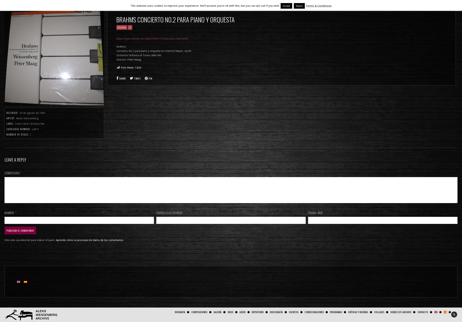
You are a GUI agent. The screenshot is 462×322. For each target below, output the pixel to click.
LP (130, 27)
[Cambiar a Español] (25, 281)
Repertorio (258, 312)
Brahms (121, 27)
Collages (379, 312)
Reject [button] (299, 5)
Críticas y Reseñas (358, 312)
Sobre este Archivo (400, 312)
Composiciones (199, 312)
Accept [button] (286, 5)
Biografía (180, 312)
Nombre (10, 213)
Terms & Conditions (319, 5)
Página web (315, 213)
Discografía (276, 312)
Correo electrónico (170, 213)
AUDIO (242, 312)
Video (230, 312)
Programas (336, 312)
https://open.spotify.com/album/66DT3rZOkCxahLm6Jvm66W (152, 38)
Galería (217, 312)
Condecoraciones (314, 312)
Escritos (293, 312)
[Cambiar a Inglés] (435, 312)
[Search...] (454, 314)
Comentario (13, 173)
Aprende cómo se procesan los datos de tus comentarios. (90, 240)
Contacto (422, 312)
